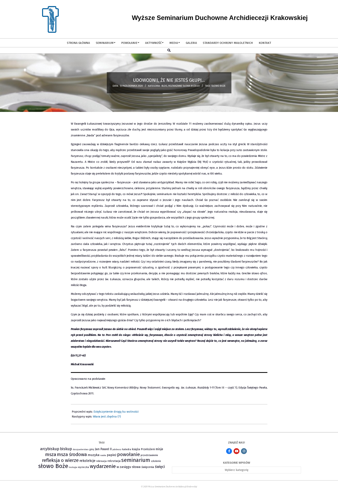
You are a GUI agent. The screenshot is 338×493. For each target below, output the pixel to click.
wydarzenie (103, 466)
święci (160, 466)
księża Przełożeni (143, 449)
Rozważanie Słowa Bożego (184, 86)
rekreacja (101, 461)
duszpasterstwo (81, 449)
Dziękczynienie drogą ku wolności (115, 411)
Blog (164, 86)
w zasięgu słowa (129, 467)
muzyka (94, 455)
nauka (103, 455)
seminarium (135, 460)
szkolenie (156, 461)
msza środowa (72, 454)
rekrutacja (113, 461)
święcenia (147, 467)
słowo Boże (218, 86)
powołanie (128, 454)
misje (159, 449)
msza (50, 454)
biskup (66, 449)
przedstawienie (149, 455)
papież (111, 455)
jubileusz (116, 449)
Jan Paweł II (103, 449)
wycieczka (83, 467)
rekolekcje (87, 461)
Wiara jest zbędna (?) (107, 416)
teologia (73, 467)
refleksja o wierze (60, 460)
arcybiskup (49, 448)
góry (91, 449)
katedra (126, 449)
